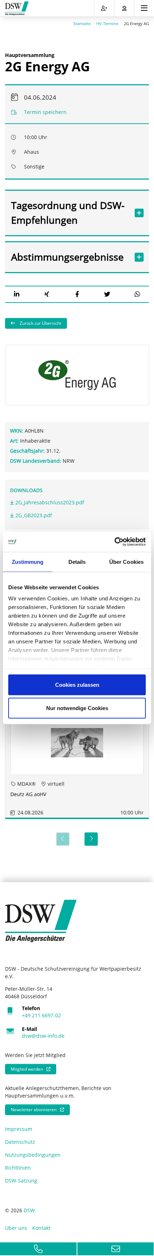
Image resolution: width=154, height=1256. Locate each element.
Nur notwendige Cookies (77, 708)
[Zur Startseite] (17, 8)
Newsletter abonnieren (34, 1110)
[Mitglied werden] (104, 8)
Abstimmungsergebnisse (67, 256)
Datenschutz (20, 1141)
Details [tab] (77, 561)
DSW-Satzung (21, 1180)
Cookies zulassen (77, 684)
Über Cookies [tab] (126, 561)
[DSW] (41, 920)
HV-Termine (107, 23)
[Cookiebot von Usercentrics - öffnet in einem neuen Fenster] (114, 542)
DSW (29, 1210)
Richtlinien (18, 1167)
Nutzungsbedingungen (33, 1154)
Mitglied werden (27, 1069)
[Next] (91, 839)
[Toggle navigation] (144, 8)
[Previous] (62, 839)
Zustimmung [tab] (28, 561)
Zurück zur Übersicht (40, 323)
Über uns (16, 1227)
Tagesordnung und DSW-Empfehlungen (68, 213)
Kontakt (41, 1227)
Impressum (18, 1129)
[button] (16, 294)
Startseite (82, 23)
